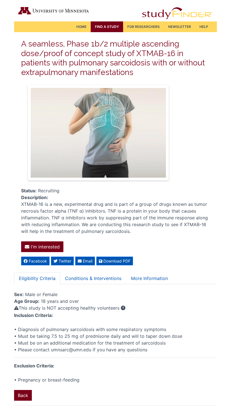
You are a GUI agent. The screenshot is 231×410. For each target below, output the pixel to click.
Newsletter (179, 27)
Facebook (37, 261)
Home (81, 27)
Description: (34, 197)
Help (203, 27)
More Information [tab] (149, 278)
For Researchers (143, 27)
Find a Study (107, 27)
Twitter (64, 261)
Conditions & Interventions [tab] (93, 278)
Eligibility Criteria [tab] (37, 278)
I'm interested (44, 247)
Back (23, 395)
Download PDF (116, 261)
